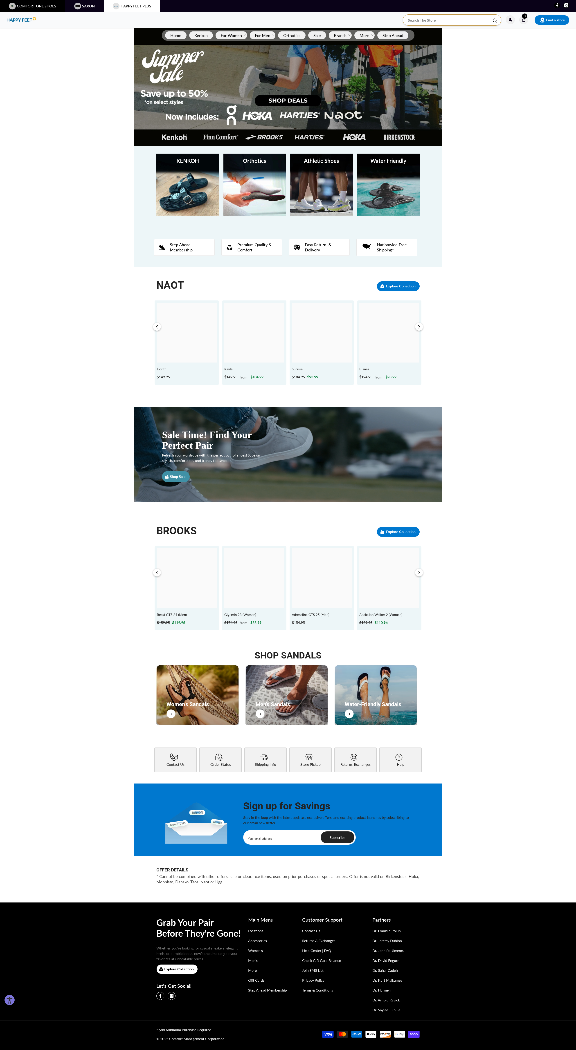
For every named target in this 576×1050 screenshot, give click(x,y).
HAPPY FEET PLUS (136, 6)
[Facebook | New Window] (557, 5)
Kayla (228, 369)
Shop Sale (178, 476)
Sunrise (297, 369)
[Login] (510, 20)
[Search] (452, 20)
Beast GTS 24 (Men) (172, 615)
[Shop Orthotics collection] (254, 185)
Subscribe (337, 837)
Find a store (555, 20)
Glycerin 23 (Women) (240, 615)
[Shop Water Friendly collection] (388, 185)
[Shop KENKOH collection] (187, 185)
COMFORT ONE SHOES (36, 6)
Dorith (161, 369)
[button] (157, 327)
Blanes (364, 369)
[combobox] (447, 20)
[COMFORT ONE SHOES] (21, 20)
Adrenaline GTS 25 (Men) (310, 615)
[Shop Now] (197, 695)
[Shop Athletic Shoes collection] (321, 185)
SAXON (88, 6)
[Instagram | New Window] (566, 5)
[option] (186, 342)
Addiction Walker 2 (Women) (380, 615)
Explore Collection (401, 286)
